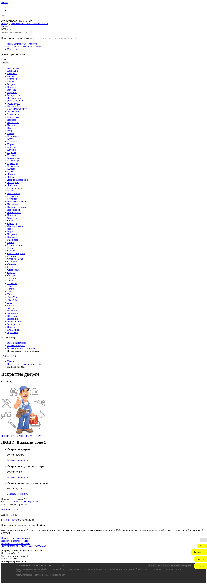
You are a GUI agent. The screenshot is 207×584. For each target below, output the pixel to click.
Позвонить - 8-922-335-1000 (15, 543)
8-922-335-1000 (9, 520)
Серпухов (12, 261)
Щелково (12, 316)
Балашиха (12, 73)
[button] (199, 552)
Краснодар (12, 163)
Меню (4, 2)
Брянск (11, 81)
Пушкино (12, 237)
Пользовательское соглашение (22, 44)
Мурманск (12, 196)
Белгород (12, 79)
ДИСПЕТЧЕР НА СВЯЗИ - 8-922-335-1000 (23, 546)
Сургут (11, 272)
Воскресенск (13, 95)
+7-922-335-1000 (9, 356)
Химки (11, 308)
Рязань (10, 248)
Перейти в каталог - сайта (14, 540)
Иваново (11, 119)
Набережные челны (17, 201)
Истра (10, 130)
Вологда (11, 89)
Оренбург (12, 223)
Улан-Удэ (12, 297)
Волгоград (12, 87)
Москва (11, 190)
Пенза (10, 229)
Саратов (11, 256)
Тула (9, 291)
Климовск (12, 147)
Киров (10, 144)
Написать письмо (10, 509)
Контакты (12, 49)
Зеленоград (13, 117)
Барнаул (11, 76)
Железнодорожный (17, 109)
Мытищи (12, 199)
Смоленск (12, 264)
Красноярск (13, 166)
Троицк (11, 289)
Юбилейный (13, 329)
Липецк (11, 174)
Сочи (10, 267)
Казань (10, 133)
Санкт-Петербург (16, 253)
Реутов (10, 242)
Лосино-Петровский (17, 179)
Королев (11, 152)
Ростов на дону (15, 245)
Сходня (11, 275)
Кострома (12, 155)
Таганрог (12, 278)
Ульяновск (12, 299)
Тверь (10, 280)
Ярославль (12, 332)
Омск (10, 220)
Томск (10, 286)
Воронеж (12, 92)
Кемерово (12, 141)
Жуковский (13, 111)
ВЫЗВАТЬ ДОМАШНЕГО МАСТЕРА (21, 436)
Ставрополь (13, 269)
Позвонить (22, 460)
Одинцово (12, 218)
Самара (11, 250)
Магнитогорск (14, 188)
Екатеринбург (14, 106)
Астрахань (12, 70)
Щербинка (12, 319)
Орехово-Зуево (15, 226)
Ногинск (11, 215)
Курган (11, 169)
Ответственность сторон (54, 565)
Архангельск (14, 68)
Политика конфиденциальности (29, 565)
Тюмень (11, 294)
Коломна (11, 149)
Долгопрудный (15, 100)
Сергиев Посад (15, 259)
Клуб (6, 59)
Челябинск (12, 313)
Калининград (14, 136)
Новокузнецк (14, 209)
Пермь (10, 231)
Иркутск (11, 128)
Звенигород (13, 114)
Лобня (10, 177)
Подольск (12, 234)
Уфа (9, 302)
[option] (106, 68)
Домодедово (13, 103)
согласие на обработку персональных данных (53, 38)
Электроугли (13, 324)
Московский (13, 193)
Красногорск (14, 160)
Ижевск (11, 125)
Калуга (11, 139)
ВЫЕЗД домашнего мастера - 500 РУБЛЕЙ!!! (24, 23)
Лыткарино (13, 182)
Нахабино (12, 204)
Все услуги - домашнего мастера (24, 46)
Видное (11, 84)
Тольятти (12, 283)
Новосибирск (14, 212)
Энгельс (11, 327)
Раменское (12, 239)
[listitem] (7, 501)
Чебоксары (12, 310)
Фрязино (11, 305)
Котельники (13, 158)
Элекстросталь (14, 321)
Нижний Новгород (17, 207)
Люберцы (12, 185)
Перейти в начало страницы (15, 538)
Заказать (12, 460)
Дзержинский (14, 98)
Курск (10, 171)
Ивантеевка (13, 122)
